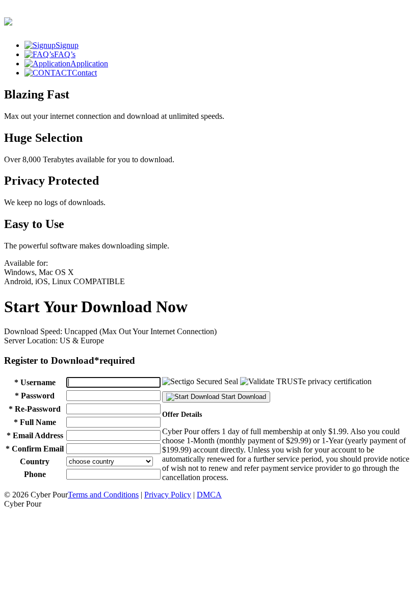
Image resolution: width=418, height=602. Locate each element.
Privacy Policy (167, 494)
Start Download (242, 396)
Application (89, 63)
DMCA (209, 494)
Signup (67, 45)
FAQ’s (64, 54)
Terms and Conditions (103, 494)
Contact (84, 72)
